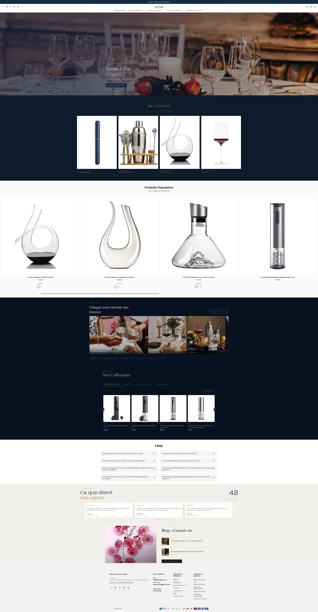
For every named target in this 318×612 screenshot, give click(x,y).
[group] (159, 510)
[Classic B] (121, 286)
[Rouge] (38, 286)
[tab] (112, 384)
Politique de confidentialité (197, 595)
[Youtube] (14, 6)
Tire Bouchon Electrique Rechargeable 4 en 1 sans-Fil (119, 277)
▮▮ (302, 91)
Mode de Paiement (199, 584)
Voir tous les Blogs (170, 561)
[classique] (196, 286)
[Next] (215, 409)
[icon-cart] (314, 6)
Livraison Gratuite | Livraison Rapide (159, 2)
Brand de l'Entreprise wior (199, 580)
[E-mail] (18, 6)
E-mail (112, 578)
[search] (307, 6)
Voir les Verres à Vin (116, 85)
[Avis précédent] (82, 510)
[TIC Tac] (11, 6)
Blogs (175, 593)
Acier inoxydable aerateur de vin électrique (198, 277)
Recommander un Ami (180, 585)
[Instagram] (7, 6)
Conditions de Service (200, 599)
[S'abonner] (146, 578)
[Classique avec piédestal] (200, 286)
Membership (177, 582)
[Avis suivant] (236, 510)
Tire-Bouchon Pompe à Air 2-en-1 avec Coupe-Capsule (40, 277)
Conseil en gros (178, 591)
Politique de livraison (199, 591)
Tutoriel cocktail (178, 596)
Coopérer (176, 588)
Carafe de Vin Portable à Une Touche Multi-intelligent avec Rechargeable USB (277, 277)
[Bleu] (42, 286)
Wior (120, 609)
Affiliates (175, 580)
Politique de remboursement (198, 588)
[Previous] (103, 409)
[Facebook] (3, 6)
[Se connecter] (311, 6)
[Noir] (34, 286)
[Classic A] (117, 286)
